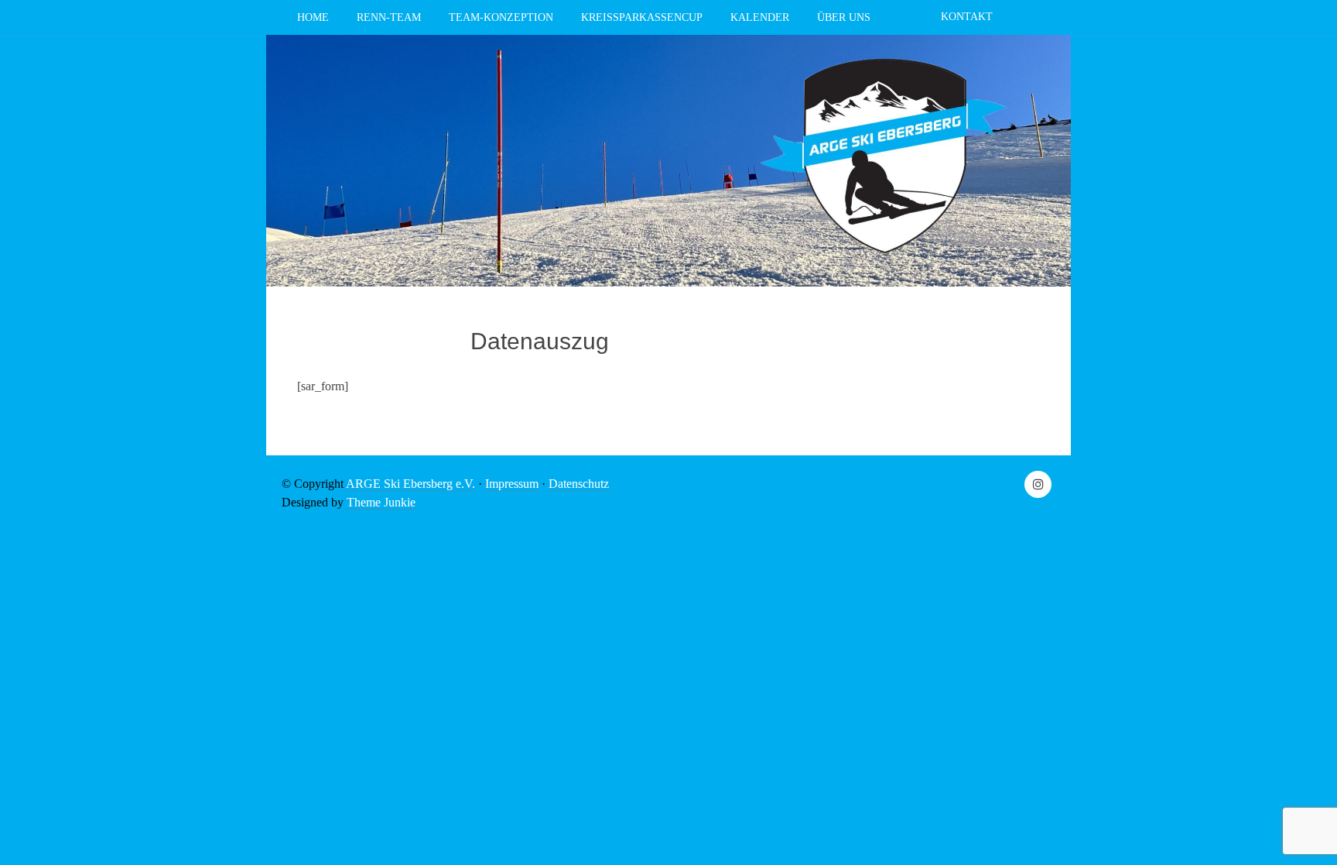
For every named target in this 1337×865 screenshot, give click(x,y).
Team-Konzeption (501, 17)
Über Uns (843, 17)
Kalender (759, 17)
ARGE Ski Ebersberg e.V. (410, 483)
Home (313, 17)
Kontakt (967, 16)
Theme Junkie (381, 502)
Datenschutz (579, 483)
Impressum (512, 483)
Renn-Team (389, 17)
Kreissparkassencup (642, 17)
